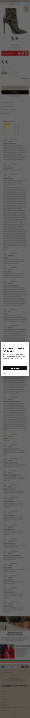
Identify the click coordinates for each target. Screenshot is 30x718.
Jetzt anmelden (15, 368)
